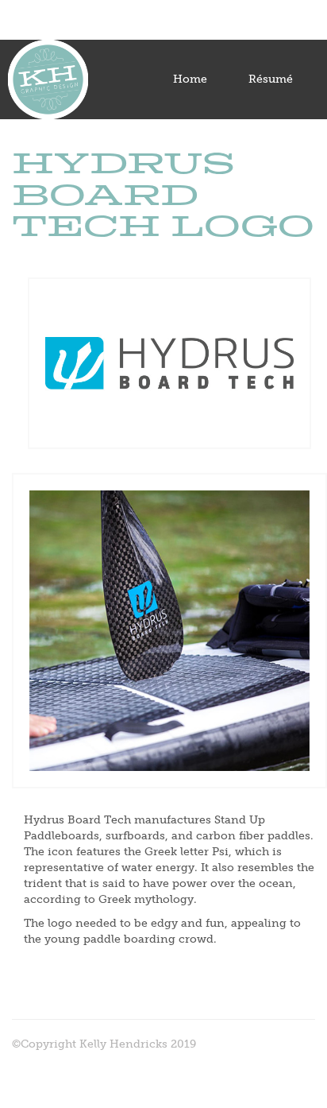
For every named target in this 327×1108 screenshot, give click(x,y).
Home (190, 79)
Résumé (270, 79)
